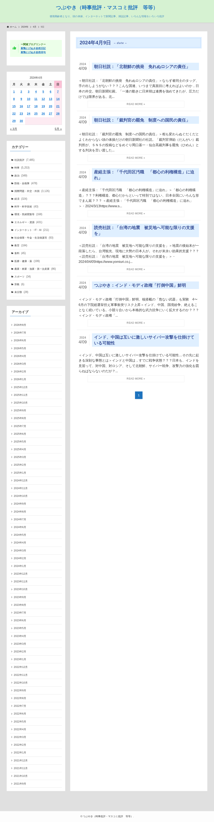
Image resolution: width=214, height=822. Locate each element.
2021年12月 (21, 760)
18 (36, 106)
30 (21, 121)
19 (43, 106)
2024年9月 (20, 503)
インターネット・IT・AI (31, 229)
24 (28, 113)
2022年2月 (20, 744)
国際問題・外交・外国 (32, 191)
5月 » (58, 128)
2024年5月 (20, 534)
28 (58, 113)
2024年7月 (20, 519)
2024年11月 (21, 488)
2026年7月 (20, 332)
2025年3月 (20, 457)
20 (50, 106)
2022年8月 (20, 698)
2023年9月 (20, 597)
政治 (20, 175)
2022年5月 (20, 721)
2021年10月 (21, 776)
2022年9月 (20, 690)
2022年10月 (21, 682)
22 (14, 113)
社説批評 (24, 159)
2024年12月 (21, 480)
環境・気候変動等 (28, 214)
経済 (20, 198)
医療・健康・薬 (27, 261)
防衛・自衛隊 (25, 183)
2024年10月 (21, 496)
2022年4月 (20, 729)
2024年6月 (20, 527)
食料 (20, 253)
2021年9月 (20, 783)
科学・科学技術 (26, 206)
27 (50, 113)
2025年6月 (20, 433)
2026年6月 (20, 340)
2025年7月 (20, 426)
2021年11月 (21, 768)
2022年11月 (21, 675)
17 (28, 106)
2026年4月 (20, 356)
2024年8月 (20, 511)
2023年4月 (20, 636)
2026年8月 (20, 324)
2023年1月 (20, 659)
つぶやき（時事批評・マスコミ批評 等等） (107, 7)
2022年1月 (20, 752)
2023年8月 (20, 604)
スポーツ (22, 276)
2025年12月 (21, 387)
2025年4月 (20, 449)
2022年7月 (20, 705)
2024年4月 (20, 542)
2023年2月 (20, 651)
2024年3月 (20, 550)
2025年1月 (20, 472)
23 (21, 113)
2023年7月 (20, 612)
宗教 (19, 284)
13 (50, 99)
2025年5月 (20, 441)
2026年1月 (20, 379)
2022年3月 (20, 737)
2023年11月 (21, 581)
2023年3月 (20, 643)
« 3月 (13, 128)
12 (43, 99)
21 (58, 106)
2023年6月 (20, 620)
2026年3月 (20, 363)
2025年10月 (21, 402)
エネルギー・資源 (28, 222)
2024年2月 (20, 558)
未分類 (21, 292)
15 (14, 106)
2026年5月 (20, 348)
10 (28, 99)
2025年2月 (20, 464)
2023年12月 (21, 573)
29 (14, 121)
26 (43, 113)
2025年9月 (20, 410)
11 (35, 99)
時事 (21, 167)
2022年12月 (21, 667)
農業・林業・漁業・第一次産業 (35, 268)
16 (21, 106)
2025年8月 (20, 418)
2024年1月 (20, 566)
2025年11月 (21, 395)
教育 (20, 245)
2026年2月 (20, 371)
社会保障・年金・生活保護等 (33, 237)
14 (58, 99)
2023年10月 (21, 589)
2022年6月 (20, 713)
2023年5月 (20, 628)
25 (36, 113)
